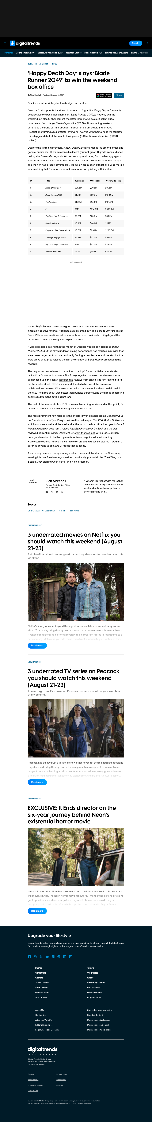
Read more (37, 645)
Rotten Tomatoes (38, 160)
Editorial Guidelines (44, 1024)
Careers (31, 1074)
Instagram (35, 956)
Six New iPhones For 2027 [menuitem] (50, 52)
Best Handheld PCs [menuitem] (93, 52)
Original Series (94, 997)
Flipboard (70, 956)
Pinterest (58, 956)
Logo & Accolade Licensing (47, 1029)
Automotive (41, 997)
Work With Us (33, 1079)
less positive (66, 379)
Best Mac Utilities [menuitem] (73, 52)
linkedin (57, 492)
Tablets (90, 968)
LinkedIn (64, 956)
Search (147, 43)
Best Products (93, 987)
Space (90, 977)
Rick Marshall (35, 95)
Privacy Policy (61, 1074)
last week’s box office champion (51, 114)
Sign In (135, 43)
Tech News (74, 510)
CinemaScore (48, 156)
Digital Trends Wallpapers (98, 1020)
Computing (40, 972)
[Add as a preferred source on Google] (104, 95)
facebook (47, 492)
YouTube (47, 956)
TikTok (53, 956)
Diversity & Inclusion (36, 1085)
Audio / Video (42, 982)
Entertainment (42, 992)
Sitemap (59, 1085)
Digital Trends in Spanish (98, 1024)
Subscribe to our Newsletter (99, 1010)
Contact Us (40, 1015)
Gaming (39, 977)
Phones (38, 968)
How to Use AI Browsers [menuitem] (116, 52)
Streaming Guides (96, 982)
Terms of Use (33, 1091)
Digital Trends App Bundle (99, 1029)
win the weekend (85, 432)
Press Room (61, 1079)
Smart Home (41, 987)
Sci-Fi (62, 510)
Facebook (29, 956)
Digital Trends (19, 47)
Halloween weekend (39, 441)
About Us (39, 1010)
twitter (62, 492)
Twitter (41, 956)
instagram (52, 492)
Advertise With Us (43, 1020)
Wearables (92, 972)
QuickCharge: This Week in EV (41, 510)
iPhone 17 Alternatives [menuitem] (141, 52)
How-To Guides (94, 992)
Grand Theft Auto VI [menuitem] (25, 52)
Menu (5, 43)
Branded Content (95, 1015)
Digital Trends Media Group (44, 1103)
